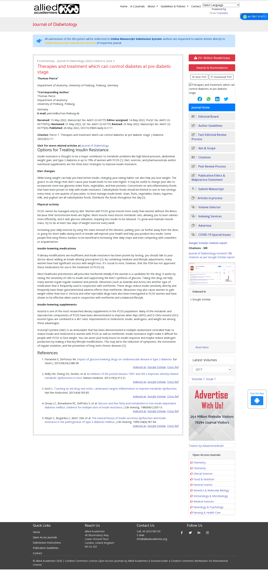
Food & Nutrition (204, 479)
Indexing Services (210, 216)
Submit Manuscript (211, 189)
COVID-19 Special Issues (214, 235)
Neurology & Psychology (208, 507)
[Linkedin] (199, 532)
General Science (203, 484)
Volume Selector (209, 207)
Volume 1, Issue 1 (204, 379)
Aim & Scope (206, 148)
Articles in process (210, 198)
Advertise (204, 226)
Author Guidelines (210, 126)
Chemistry (200, 462)
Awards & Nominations (212, 68)
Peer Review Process (212, 166)
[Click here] (212, 273)
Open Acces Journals (45, 537)
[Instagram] (207, 532)
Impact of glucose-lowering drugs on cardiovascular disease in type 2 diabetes (124, 359)
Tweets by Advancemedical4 (206, 445)
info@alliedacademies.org (152, 539)
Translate (222, 13)
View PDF (201, 77)
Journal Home (201, 107)
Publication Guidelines (46, 548)
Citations (204, 157)
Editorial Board (208, 117)
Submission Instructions (47, 542)
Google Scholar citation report (208, 243)
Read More (202, 347)
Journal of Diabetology (95, 145)
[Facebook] (182, 532)
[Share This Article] (197, 99)
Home (123, 6)
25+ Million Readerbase (213, 58)
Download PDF (222, 77)
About (152, 6)
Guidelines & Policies (173, 6)
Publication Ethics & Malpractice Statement (208, 178)
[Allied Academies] (57, 9)
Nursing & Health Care (207, 512)
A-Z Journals (137, 6)
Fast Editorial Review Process (209, 137)
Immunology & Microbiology (211, 496)
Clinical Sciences (203, 473)
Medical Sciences (204, 501)
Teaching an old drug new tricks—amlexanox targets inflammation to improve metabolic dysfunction (115, 388)
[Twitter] (190, 532)
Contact (196, 6)
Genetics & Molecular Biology (211, 490)
